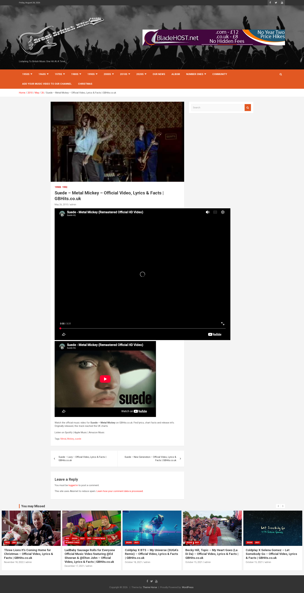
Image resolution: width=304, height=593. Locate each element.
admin (73, 204)
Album (175, 74)
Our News (159, 74)
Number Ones (194, 74)
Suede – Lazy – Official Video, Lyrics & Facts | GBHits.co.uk (82, 459)
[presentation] (278, 506)
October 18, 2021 (73, 562)
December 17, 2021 (14, 566)
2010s (123, 74)
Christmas (85, 83)
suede (78, 439)
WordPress (187, 587)
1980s (74, 74)
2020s (140, 74)
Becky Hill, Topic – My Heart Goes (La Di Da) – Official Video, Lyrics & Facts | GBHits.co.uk (151, 554)
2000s (107, 74)
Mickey (70, 439)
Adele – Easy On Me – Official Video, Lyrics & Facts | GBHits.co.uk (271, 552)
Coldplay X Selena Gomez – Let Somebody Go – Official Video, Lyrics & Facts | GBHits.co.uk (211, 554)
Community (219, 74)
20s (28, 538)
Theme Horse (150, 587)
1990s (91, 74)
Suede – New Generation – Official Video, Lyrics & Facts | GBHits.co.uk (150, 459)
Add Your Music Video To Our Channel (47, 83)
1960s (42, 74)
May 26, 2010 (61, 204)
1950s (25, 74)
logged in (73, 485)
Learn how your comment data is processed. (120, 491)
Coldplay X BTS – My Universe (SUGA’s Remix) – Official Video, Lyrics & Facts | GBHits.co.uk (91, 554)
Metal (63, 439)
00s (7, 538)
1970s (58, 74)
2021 (22, 538)
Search (248, 107)
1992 (64, 187)
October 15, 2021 (133, 562)
